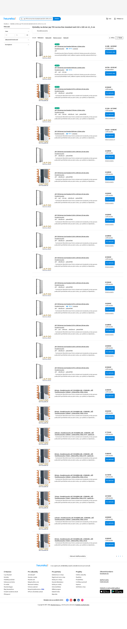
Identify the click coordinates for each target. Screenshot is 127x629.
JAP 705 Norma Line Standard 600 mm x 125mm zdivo (70, 131)
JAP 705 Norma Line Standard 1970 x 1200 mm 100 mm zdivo (72, 368)
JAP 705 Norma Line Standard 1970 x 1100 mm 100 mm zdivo (72, 304)
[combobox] (36, 19)
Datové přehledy (56, 587)
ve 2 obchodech (109, 48)
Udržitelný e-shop (81, 587)
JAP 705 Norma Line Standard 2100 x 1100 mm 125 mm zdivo (72, 215)
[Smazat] (51, 19)
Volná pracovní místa (9, 582)
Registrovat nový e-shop (58, 577)
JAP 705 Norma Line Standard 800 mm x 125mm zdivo (70, 68)
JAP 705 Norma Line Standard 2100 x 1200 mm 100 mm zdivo (72, 258)
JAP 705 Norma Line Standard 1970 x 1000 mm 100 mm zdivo (72, 325)
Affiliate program (56, 589)
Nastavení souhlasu (33, 584)
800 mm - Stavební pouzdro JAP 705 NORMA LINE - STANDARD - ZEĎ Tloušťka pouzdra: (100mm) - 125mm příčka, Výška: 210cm (74, 391)
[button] (9, 35)
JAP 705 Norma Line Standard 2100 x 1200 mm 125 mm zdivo (72, 283)
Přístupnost (7, 594)
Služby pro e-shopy (57, 580)
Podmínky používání (9, 580)
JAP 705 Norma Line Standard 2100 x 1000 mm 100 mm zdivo (72, 236)
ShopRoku (78, 577)
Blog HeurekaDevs (9, 589)
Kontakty (6, 577)
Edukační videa (56, 592)
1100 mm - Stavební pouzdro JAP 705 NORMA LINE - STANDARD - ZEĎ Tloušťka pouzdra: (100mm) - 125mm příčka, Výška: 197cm (74, 518)
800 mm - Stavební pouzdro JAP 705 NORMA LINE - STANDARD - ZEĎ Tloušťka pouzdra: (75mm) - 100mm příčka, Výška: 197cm (74, 540)
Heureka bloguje (8, 587)
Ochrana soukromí (32, 587)
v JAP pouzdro (109, 89)
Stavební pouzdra (59, 49)
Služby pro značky (56, 584)
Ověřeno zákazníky (81, 575)
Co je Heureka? (8, 575)
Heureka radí (31, 580)
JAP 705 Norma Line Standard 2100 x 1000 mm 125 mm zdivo (72, 152)
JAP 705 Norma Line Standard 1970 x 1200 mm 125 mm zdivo (72, 89)
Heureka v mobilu (32, 577)
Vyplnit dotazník (104, 582)
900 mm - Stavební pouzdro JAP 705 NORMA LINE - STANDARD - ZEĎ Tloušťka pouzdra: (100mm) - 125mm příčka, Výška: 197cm (74, 476)
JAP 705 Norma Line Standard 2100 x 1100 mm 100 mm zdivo (72, 347)
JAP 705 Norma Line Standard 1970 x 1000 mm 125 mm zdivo (72, 173)
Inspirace (78, 584)
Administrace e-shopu (58, 575)
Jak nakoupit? (31, 575)
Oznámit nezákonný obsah (11, 592)
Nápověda (54, 594)
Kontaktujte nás (104, 574)
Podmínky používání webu (82, 605)
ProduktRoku (79, 580)
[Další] (122, 556)
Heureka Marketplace (57, 582)
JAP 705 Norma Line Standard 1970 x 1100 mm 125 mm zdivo (72, 194)
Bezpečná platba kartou (34, 589)
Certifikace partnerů (81, 582)
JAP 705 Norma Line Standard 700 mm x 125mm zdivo (70, 110)
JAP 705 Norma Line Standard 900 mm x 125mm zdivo (70, 46)
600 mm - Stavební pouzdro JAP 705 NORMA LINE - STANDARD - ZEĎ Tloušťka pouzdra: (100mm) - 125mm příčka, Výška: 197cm (74, 412)
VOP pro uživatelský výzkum (35, 592)
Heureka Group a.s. (56, 605)
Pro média (6, 584)
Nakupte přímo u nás (33, 582)
